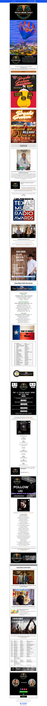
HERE (24, 179)
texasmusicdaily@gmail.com (29, 418)
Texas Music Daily (32, 69)
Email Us (23, 71)
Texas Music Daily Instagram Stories (23, 146)
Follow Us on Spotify (23, 691)
